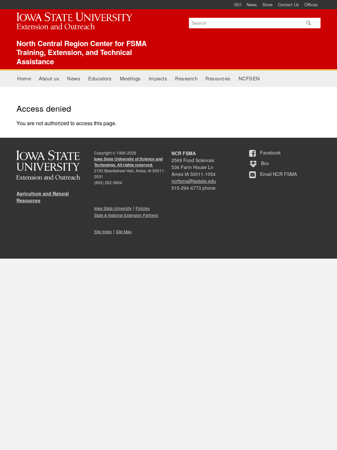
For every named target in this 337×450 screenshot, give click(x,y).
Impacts (158, 78)
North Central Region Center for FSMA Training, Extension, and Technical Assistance (81, 52)
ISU (237, 4)
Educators (100, 78)
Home (24, 78)
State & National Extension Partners (126, 215)
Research (186, 78)
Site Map (124, 231)
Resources (218, 78)
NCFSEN (249, 78)
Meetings (130, 78)
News (251, 4)
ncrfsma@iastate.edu (193, 181)
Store (267, 4)
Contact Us (288, 4)
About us (49, 78)
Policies (143, 208)
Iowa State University (113, 208)
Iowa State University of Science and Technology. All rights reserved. (128, 162)
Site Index (103, 231)
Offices (311, 4)
